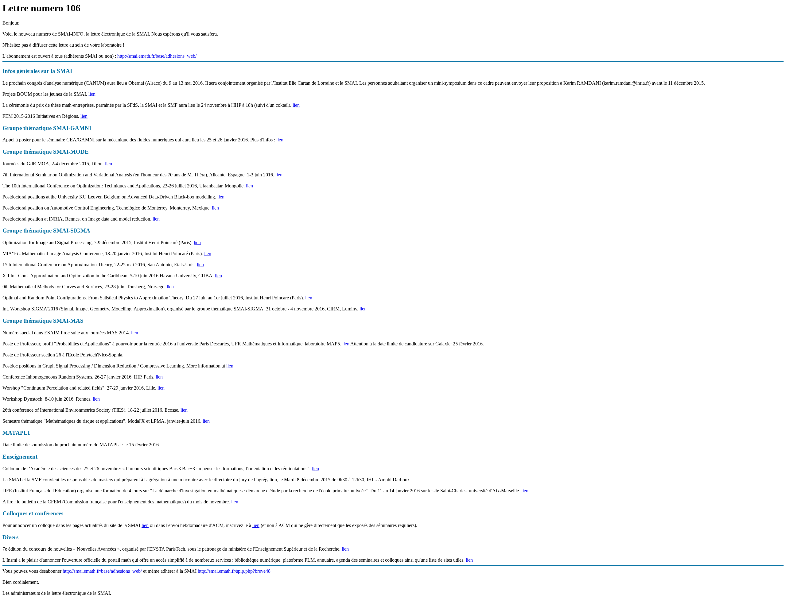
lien (91, 94)
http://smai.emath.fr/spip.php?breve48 (234, 571)
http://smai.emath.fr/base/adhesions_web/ (156, 56)
